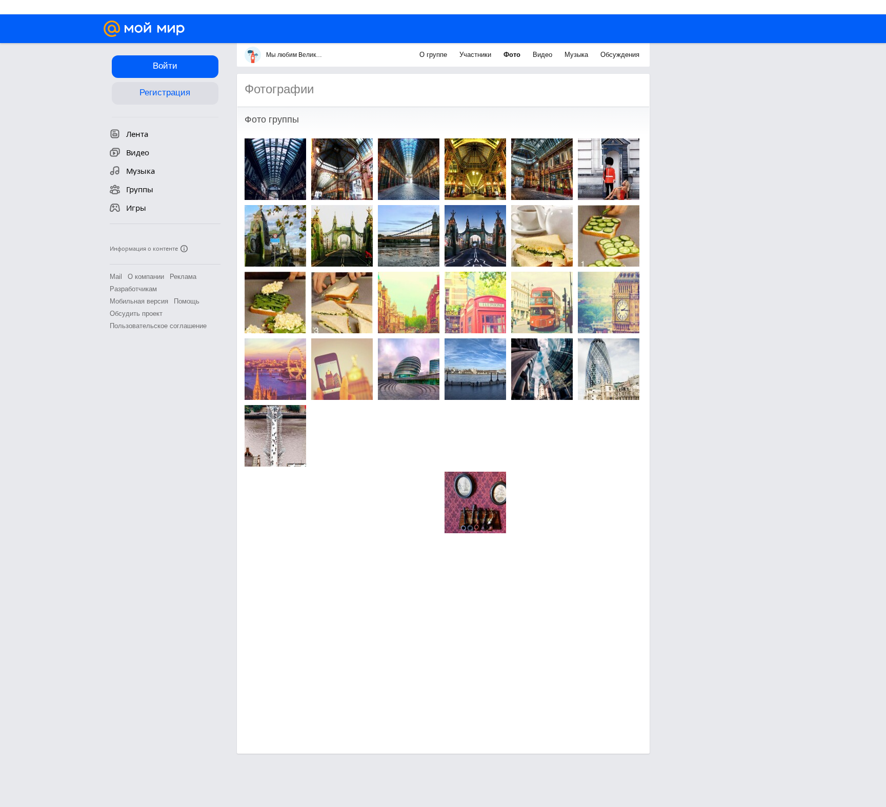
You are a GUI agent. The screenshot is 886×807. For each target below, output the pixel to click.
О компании (146, 276)
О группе (434, 54)
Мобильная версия (139, 301)
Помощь (186, 301)
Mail (116, 276)
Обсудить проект (136, 313)
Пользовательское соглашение (158, 326)
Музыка (577, 54)
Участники (476, 54)
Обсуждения (619, 54)
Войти (165, 66)
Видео (543, 54)
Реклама (183, 276)
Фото (513, 54)
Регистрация (164, 92)
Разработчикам (133, 289)
